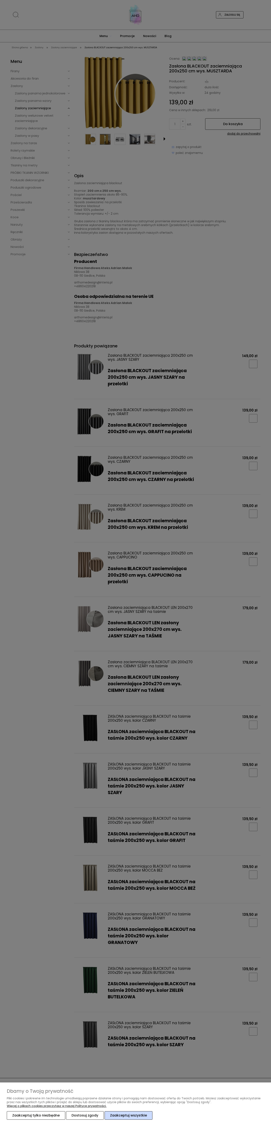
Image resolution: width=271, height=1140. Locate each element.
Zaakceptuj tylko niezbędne (36, 1115)
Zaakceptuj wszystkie (128, 1115)
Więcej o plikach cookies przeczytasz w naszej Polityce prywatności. (56, 1106)
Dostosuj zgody (85, 1115)
